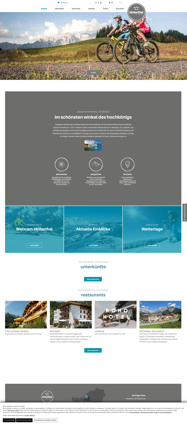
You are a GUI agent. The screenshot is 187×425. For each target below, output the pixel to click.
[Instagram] (96, 3)
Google (26, 415)
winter (91, 8)
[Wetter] (109, 3)
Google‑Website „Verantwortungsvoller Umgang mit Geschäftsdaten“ (151, 412)
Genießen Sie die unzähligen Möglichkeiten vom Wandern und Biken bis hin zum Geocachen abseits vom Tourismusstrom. (61, 180)
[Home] (136, 12)
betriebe (59, 8)
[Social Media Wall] (144, 375)
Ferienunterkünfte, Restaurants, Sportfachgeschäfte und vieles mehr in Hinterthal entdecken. (127, 180)
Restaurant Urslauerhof (151, 331)
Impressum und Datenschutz (136, 399)
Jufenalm (99, 331)
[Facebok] (98, 3)
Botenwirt (55, 331)
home (44, 8)
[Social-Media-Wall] (101, 3)
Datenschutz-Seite (13, 410)
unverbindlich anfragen (133, 370)
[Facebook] (140, 375)
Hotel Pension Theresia (16, 331)
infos (105, 8)
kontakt (120, 8)
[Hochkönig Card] (93, 145)
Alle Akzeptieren (9, 420)
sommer (76, 8)
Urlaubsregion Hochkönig (118, 133)
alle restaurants (93, 350)
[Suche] (112, 3)
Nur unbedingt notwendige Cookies (45, 420)
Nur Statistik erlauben (24, 420)
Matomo (32, 415)
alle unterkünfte (93, 279)
